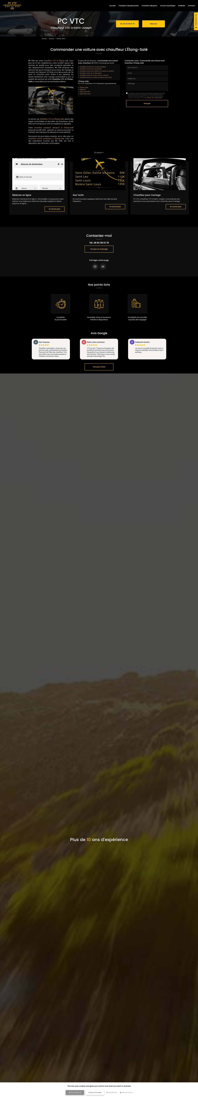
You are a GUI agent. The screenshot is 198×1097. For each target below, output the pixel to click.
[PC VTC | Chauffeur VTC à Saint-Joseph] (12, 6)
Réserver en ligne (21, 195)
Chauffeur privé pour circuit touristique (93, 67)
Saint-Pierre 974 (85, 94)
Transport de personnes (128, 5)
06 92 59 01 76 (101, 242)
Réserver (153, 24)
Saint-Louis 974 (85, 91)
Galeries (181, 5)
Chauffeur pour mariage (147, 195)
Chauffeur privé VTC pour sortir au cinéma (94, 75)
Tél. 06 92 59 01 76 (127, 24)
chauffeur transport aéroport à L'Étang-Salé (53, 127)
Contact (191, 5)
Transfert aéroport (149, 5)
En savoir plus (54, 209)
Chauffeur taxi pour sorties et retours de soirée (96, 77)
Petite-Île (83, 89)
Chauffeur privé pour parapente (91, 69)
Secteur (51, 39)
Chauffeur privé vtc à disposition (91, 73)
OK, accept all (75, 1092)
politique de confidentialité (154, 97)
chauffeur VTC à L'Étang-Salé (56, 60)
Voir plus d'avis (99, 367)
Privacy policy (127, 1092)
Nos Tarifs (78, 195)
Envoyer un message (99, 249)
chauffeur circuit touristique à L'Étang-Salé (46, 138)
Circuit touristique (167, 5)
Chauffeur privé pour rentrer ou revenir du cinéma (97, 71)
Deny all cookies (95, 1092)
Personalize (112, 1092)
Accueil (112, 5)
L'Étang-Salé (60, 39)
